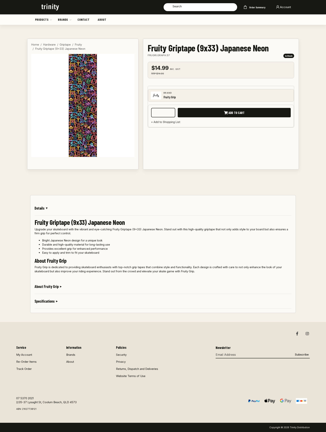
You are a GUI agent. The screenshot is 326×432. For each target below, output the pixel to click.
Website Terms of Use (130, 376)
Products (42, 19)
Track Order (24, 369)
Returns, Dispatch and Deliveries (137, 369)
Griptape (65, 44)
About (102, 19)
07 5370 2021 (25, 398)
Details (40, 208)
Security (121, 354)
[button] (51, 20)
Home (35, 44)
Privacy (121, 361)
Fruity (78, 44)
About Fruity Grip (47, 286)
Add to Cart (236, 113)
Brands (63, 19)
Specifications (45, 301)
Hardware (49, 44)
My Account (24, 354)
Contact (84, 19)
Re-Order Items (26, 361)
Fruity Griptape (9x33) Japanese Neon (60, 48)
